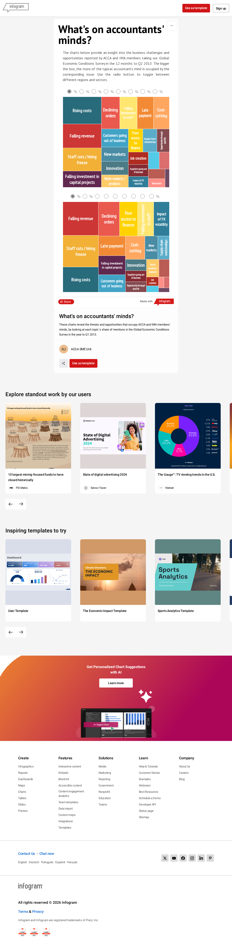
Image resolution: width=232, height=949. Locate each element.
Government (106, 785)
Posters (23, 810)
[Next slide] (21, 504)
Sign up (221, 8)
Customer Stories (149, 772)
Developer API (147, 804)
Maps (21, 785)
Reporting (104, 779)
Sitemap (144, 817)
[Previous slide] (10, 504)
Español (60, 862)
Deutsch (34, 862)
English (22, 862)
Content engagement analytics (71, 794)
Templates (64, 827)
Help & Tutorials (148, 766)
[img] (82, 110)
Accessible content (70, 785)
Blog (181, 779)
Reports (23, 772)
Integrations (65, 821)
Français (72, 862)
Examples (145, 779)
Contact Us (26, 853)
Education (105, 798)
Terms (23, 911)
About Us (184, 766)
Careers (183, 772)
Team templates (68, 802)
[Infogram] (16, 8)
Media (102, 766)
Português (47, 862)
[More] (171, 25)
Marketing (105, 772)
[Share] (63, 363)
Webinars (145, 785)
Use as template (196, 8)
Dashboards (25, 779)
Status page (146, 810)
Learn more (116, 683)
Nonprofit (104, 791)
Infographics (26, 766)
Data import (65, 808)
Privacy (38, 911)
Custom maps (67, 815)
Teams (103, 804)
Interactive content (69, 766)
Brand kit (63, 779)
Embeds (63, 772)
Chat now (46, 853)
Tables (22, 798)
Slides (22, 804)
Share (67, 301)
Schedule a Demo (150, 798)
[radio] (73, 91)
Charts (22, 791)
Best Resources (148, 791)
